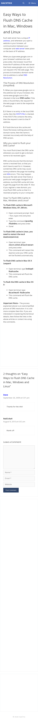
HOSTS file (20, 114)
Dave (5, 395)
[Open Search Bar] (23, 3)
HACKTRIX (6, 3)
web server (20, 48)
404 (8, 174)
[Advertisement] (19, 344)
